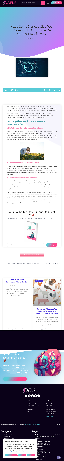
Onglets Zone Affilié (40, 456)
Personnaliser (11, 455)
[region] (20, 448)
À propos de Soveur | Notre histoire (45, 436)
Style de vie (7, 436)
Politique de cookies (40, 443)
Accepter (31, 455)
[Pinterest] (32, 395)
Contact (37, 438)
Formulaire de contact (41, 446)
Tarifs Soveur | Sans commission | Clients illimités (49, 435)
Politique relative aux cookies (17, 452)
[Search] (43, 3)
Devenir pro (38, 459)
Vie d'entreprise (8, 435)
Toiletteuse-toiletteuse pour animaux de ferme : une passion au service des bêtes (47, 311)
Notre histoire (39, 449)
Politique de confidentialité (42, 441)
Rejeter (22, 455)
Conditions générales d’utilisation (44, 453)
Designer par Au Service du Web (32, 424)
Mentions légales (40, 440)
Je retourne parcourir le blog (32, 254)
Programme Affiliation (41, 451)
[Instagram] (29, 395)
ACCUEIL (37, 454)
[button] (47, 2)
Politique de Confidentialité (42, 444)
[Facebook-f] (26, 395)
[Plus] (38, 395)
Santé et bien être (9, 438)
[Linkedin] (35, 395)
